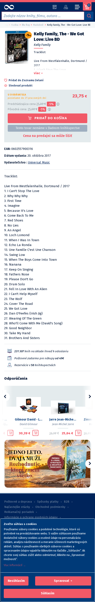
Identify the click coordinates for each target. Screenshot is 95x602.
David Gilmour (29, 424)
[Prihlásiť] (65, 7)
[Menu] (77, 8)
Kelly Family (42, 45)
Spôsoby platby (48, 501)
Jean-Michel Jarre (63, 424)
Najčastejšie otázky (17, 507)
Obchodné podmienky (50, 507)
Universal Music (39, 162)
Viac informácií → (15, 565)
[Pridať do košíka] (10, 433)
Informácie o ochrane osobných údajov (31, 517)
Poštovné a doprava (18, 501)
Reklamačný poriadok (19, 512)
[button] (16, 581)
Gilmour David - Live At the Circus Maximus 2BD (28, 419)
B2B (66, 501)
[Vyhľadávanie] (88, 16)
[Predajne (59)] (54, 7)
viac (37, 73)
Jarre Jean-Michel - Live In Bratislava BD (63, 419)
